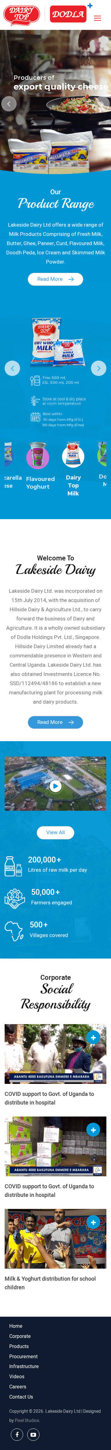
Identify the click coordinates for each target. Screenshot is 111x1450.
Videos (16, 1376)
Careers (17, 1387)
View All (55, 832)
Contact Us (21, 1397)
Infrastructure (24, 1366)
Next (102, 103)
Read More (50, 279)
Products (19, 1346)
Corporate (20, 1336)
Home (16, 1326)
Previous (9, 103)
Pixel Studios (27, 1420)
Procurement (23, 1356)
